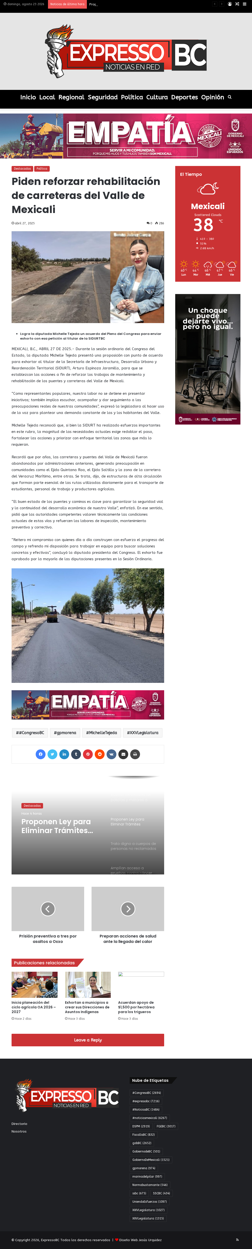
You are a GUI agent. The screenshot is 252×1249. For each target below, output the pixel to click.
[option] (88, 825)
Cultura (157, 97)
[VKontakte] (111, 754)
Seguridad (103, 97)
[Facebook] (41, 754)
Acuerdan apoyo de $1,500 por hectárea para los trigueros (136, 1007)
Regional (71, 97)
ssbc (139, 1193)
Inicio (28, 97)
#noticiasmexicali (149, 1118)
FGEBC (166, 1126)
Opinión (212, 97)
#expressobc (145, 1101)
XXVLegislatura (144, 732)
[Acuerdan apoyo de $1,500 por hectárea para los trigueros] (141, 985)
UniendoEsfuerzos (149, 1201)
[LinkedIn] (64, 754)
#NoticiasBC (145, 1109)
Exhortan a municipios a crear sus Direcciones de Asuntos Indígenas (87, 1007)
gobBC (141, 1143)
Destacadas (22, 168)
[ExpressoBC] (126, 51)
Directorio (19, 1124)
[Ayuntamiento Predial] (88, 704)
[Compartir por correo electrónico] (123, 754)
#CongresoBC (31, 732)
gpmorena (66, 732)
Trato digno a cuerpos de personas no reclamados (60, 826)
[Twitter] (52, 754)
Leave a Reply (88, 1039)
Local (47, 97)
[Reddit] (100, 754)
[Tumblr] (76, 754)
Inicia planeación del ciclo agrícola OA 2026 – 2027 (34, 1007)
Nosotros (19, 1131)
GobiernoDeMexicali (151, 1160)
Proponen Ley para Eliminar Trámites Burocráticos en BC (132, 4)
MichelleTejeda (103, 732)
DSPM (141, 1126)
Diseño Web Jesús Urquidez (140, 1240)
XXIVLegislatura (148, 1210)
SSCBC (161, 1193)
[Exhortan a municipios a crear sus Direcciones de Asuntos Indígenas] (88, 985)
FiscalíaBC (143, 1134)
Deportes (184, 97)
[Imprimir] (135, 754)
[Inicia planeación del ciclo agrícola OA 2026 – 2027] (35, 985)
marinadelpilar (147, 1176)
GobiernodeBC (146, 1151)
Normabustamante (150, 1185)
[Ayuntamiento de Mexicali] (126, 136)
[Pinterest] (88, 754)
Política (132, 97)
